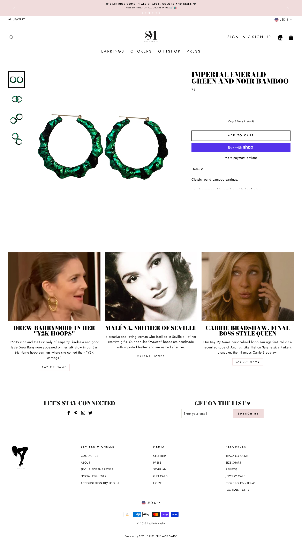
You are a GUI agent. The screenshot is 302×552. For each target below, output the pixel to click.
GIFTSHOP (169, 51)
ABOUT (85, 462)
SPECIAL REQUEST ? (94, 476)
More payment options (241, 157)
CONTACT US (89, 456)
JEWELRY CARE (235, 476)
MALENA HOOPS (151, 356)
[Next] (288, 8)
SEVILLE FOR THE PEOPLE (97, 469)
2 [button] (146, 14)
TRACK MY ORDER (238, 456)
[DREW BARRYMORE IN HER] (54, 286)
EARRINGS (112, 51)
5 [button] (157, 14)
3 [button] (150, 14)
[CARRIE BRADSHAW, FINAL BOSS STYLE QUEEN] (248, 286)
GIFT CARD (160, 476)
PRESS (194, 51)
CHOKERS (141, 51)
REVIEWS (231, 469)
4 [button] (153, 14)
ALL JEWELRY (16, 19)
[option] (151, 5)
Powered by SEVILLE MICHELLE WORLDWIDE (151, 536)
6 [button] (160, 14)
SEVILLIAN (160, 469)
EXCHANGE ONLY (237, 490)
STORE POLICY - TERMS (240, 483)
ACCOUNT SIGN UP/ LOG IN (100, 483)
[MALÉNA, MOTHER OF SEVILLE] (151, 286)
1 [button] (143, 14)
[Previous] (14, 8)
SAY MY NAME (54, 367)
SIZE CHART (233, 462)
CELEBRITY (160, 456)
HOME (157, 483)
